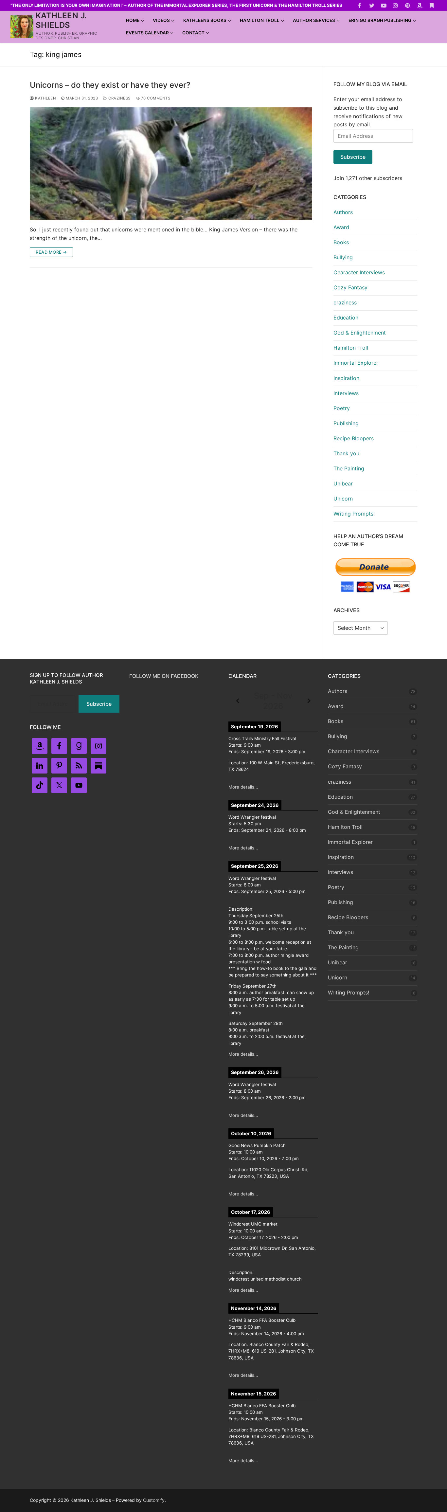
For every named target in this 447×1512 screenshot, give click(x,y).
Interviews (346, 393)
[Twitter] (372, 5)
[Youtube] (384, 5)
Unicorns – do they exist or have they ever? (110, 85)
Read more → (51, 252)
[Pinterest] (407, 5)
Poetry (341, 408)
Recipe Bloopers (353, 438)
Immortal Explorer (355, 362)
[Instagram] (396, 5)
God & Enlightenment (359, 332)
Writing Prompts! (354, 513)
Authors (343, 212)
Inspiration (346, 378)
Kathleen (45, 98)
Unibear (343, 483)
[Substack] (431, 5)
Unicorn (343, 498)
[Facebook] (360, 5)
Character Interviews (359, 272)
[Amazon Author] (420, 5)
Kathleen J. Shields (61, 20)
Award (341, 227)
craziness (119, 98)
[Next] (309, 701)
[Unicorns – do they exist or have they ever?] (171, 163)
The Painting (348, 468)
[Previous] (237, 701)
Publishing (346, 423)
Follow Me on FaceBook (164, 676)
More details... (243, 787)
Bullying (343, 257)
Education (345, 317)
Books (341, 242)
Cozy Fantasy (350, 287)
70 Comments (155, 98)
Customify (154, 1500)
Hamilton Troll (350, 347)
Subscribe (353, 157)
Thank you (346, 453)
